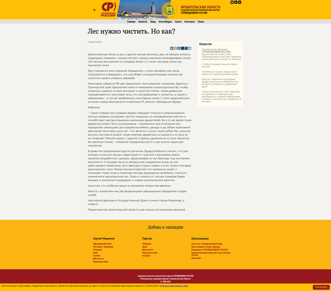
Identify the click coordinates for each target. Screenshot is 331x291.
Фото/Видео (165, 21)
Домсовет (196, 258)
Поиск (201, 21)
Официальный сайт (102, 244)
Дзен (95, 253)
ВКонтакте (98, 258)
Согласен (321, 287)
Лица (153, 21)
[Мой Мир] (178, 48)
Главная (131, 21)
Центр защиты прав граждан (205, 247)
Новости (142, 21)
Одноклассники (100, 261)
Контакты (190, 21)
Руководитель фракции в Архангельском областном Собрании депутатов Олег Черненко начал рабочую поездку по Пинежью (220, 54)
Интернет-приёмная (103, 247)
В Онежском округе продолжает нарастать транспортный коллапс (219, 73)
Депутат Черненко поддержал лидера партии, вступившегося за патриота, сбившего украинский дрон (218, 83)
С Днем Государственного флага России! (218, 65)
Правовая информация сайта (174, 286)
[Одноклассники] (175, 48)
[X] (182, 48)
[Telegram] (189, 48)
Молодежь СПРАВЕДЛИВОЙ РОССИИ (209, 250)
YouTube (146, 255)
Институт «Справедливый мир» (207, 244)
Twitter (96, 255)
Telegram (97, 250)
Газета (178, 21)
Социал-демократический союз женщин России (210, 254)
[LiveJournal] (186, 48)
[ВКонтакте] (171, 48)
